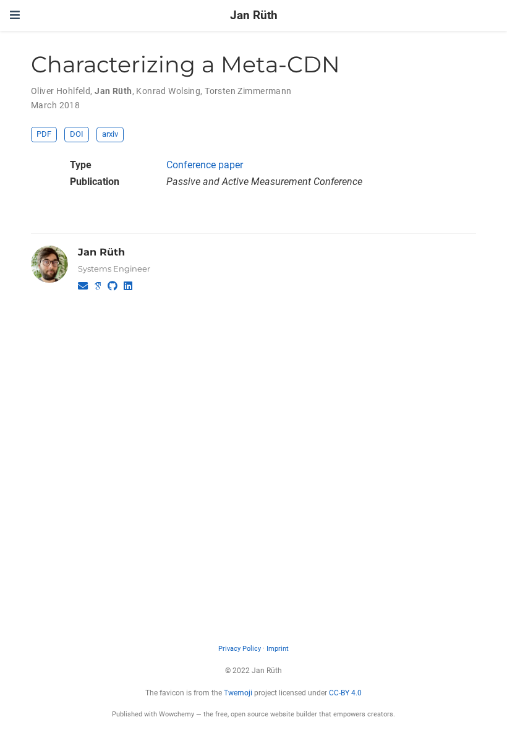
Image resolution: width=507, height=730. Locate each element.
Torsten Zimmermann (248, 91)
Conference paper (204, 165)
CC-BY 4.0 (345, 693)
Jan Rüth (254, 15)
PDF (43, 134)
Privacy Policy (239, 649)
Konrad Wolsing (168, 91)
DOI (76, 134)
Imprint (277, 649)
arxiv (110, 134)
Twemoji (238, 693)
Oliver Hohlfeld (60, 91)
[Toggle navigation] (15, 15)
